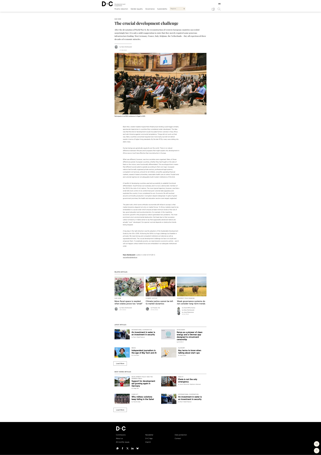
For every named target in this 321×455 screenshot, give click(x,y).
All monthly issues (122, 442)
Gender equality (137, 9)
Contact (178, 438)
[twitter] (127, 448)
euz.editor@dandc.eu (130, 257)
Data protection (181, 435)
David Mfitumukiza (188, 308)
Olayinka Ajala (136, 401)
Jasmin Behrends (184, 384)
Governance (150, 9)
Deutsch (219, 4)
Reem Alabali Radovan (139, 337)
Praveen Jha (155, 308)
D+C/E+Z (180, 342)
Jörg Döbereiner (188, 312)
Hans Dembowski (126, 308)
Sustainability (162, 9)
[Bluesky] (137, 448)
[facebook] (122, 448)
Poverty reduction (121, 9)
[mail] (117, 448)
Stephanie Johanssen (195, 384)
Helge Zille (136, 388)
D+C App (148, 438)
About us (119, 438)
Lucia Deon (136, 355)
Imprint (148, 442)
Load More (120, 363)
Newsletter (149, 435)
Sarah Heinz (183, 355)
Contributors (121, 435)
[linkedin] (132, 448)
